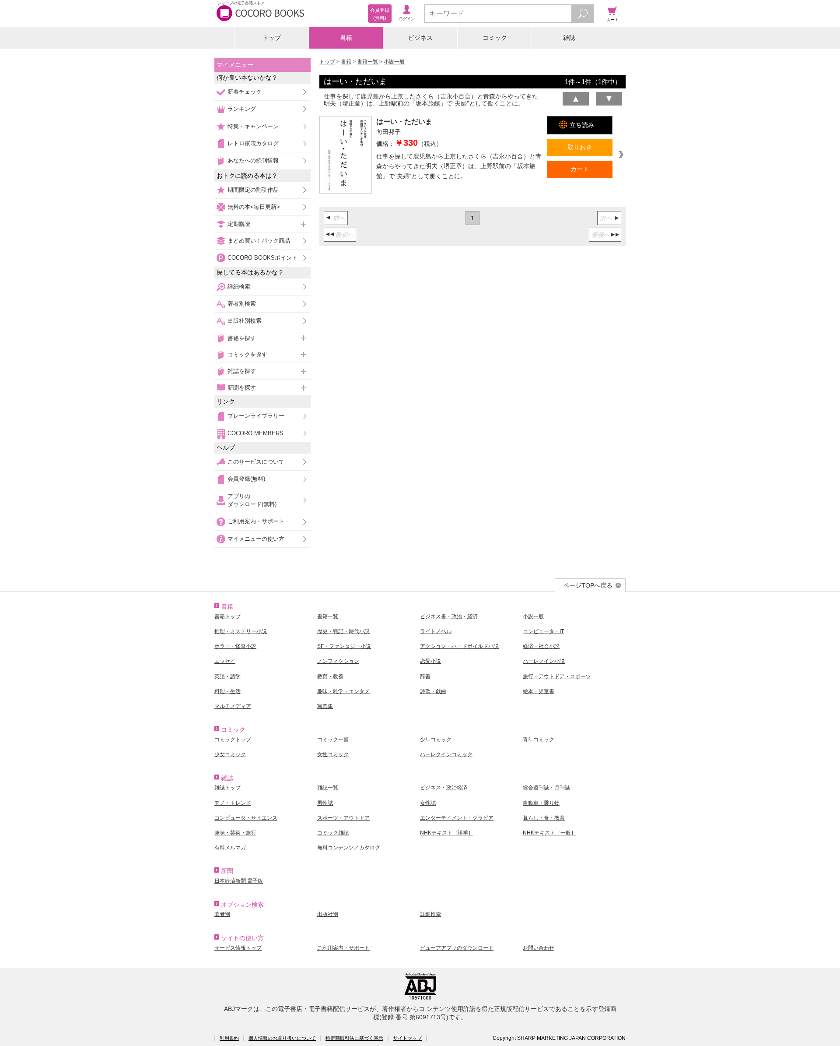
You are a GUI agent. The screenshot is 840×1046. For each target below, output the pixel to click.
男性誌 (325, 803)
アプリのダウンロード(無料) (252, 500)
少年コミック (436, 739)
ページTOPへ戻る (587, 585)
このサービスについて (256, 461)
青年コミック (538, 739)
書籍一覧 (368, 62)
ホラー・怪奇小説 (235, 646)
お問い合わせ (538, 948)
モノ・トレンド (232, 803)
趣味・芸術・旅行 (235, 833)
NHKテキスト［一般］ (549, 833)
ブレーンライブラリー (256, 415)
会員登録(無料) (246, 478)
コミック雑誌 (333, 833)
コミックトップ (232, 739)
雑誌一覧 (327, 788)
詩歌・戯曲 (433, 691)
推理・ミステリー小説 (240, 631)
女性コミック (333, 754)
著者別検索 (242, 303)
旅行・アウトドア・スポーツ (557, 676)
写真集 (325, 706)
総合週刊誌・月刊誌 (546, 788)
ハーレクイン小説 (544, 661)
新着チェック (245, 91)
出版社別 (327, 914)
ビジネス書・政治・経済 (449, 616)
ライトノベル (436, 631)
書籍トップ (227, 616)
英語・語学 (227, 676)
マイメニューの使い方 (256, 538)
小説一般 (394, 62)
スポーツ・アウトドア (343, 818)
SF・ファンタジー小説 (344, 646)
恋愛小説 (430, 661)
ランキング (242, 109)
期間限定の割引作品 (253, 190)
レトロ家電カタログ (253, 143)
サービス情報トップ (238, 948)
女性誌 (428, 803)
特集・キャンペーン (253, 126)
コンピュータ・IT (543, 631)
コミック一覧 (333, 739)
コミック (495, 37)
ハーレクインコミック (446, 754)
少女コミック (230, 754)
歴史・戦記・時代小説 (343, 631)
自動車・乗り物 (541, 803)
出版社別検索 (245, 320)
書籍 (346, 37)
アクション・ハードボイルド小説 (459, 646)
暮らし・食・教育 (544, 818)
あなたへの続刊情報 (253, 160)
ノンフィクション (338, 661)
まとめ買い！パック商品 (259, 240)
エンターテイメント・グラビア (457, 818)
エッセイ (224, 661)
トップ (271, 37)
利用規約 (229, 1038)
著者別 (222, 914)
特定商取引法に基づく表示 (354, 1038)
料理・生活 (227, 691)
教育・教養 (330, 676)
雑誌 (569, 37)
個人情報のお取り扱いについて (282, 1038)
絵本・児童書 (538, 691)
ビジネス (420, 37)
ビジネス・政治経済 (443, 788)
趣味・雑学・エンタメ (343, 691)
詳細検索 (239, 286)
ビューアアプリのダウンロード (457, 948)
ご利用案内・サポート (256, 521)
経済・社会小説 (541, 646)
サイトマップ (407, 1038)
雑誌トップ (227, 788)
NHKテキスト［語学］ (446, 833)
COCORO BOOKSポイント (263, 257)
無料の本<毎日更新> (254, 207)
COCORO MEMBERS (256, 433)
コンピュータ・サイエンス (245, 818)
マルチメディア (232, 706)
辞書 (425, 676)
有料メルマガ (230, 848)
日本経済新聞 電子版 (238, 881)
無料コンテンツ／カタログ (348, 848)
